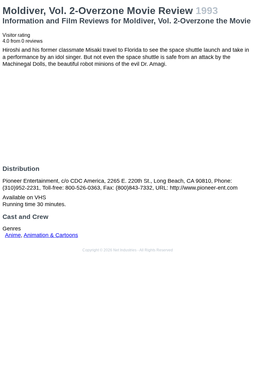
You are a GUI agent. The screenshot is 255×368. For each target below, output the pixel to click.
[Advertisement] (127, 116)
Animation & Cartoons (51, 235)
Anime (13, 235)
